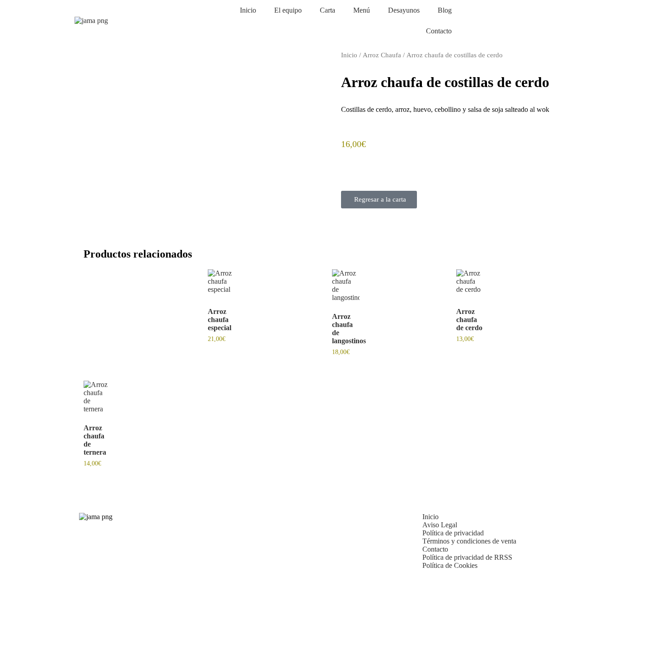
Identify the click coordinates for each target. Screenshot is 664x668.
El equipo (288, 10)
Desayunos (404, 10)
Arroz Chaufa (382, 55)
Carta (327, 10)
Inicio (248, 10)
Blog (445, 10)
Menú (361, 10)
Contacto (439, 31)
